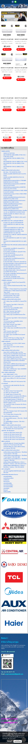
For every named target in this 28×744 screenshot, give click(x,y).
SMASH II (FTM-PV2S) (9, 153)
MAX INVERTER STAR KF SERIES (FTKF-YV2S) (15, 161)
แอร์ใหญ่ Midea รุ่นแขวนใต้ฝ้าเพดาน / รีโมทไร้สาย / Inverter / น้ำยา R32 (15, 459)
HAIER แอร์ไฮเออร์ (6, 341)
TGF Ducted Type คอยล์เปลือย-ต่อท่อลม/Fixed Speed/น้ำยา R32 (13, 308)
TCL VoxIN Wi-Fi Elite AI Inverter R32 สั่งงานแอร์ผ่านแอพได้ (15, 405)
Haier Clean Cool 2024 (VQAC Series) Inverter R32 (13, 347)
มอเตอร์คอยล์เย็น (8, 483)
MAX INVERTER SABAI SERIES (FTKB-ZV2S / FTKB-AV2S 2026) (15, 155)
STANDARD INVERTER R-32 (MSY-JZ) (13, 229)
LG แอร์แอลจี (5, 383)
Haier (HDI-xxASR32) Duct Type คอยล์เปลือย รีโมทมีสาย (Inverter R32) (15, 369)
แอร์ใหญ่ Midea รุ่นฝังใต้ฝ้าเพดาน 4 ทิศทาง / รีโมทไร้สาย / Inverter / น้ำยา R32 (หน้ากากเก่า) (15, 463)
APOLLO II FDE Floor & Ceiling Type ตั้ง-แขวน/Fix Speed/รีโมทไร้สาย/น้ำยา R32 (14, 338)
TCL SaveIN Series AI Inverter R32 (12, 394)
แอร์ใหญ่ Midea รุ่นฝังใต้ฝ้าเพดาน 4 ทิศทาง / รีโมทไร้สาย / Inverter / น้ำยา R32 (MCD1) (14, 466)
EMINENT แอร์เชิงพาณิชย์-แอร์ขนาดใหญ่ (11, 425)
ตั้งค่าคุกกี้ (9, 741)
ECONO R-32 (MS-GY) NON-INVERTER (13, 223)
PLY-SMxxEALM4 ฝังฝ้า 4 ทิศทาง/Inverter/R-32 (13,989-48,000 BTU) (15, 271)
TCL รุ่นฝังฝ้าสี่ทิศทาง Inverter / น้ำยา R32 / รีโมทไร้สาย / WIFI (14, 422)
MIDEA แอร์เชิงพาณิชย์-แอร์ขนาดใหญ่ (10, 450)
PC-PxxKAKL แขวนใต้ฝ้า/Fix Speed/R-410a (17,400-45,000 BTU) (15, 252)
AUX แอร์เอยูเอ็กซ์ (6, 469)
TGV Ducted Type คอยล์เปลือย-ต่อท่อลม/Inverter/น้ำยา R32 (13, 322)
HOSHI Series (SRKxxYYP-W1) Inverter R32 (15, 381)
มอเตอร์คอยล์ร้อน (8, 476)
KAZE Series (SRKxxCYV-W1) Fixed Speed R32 (15, 379)
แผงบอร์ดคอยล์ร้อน (8, 485)
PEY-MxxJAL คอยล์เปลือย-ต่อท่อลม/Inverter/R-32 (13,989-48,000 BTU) (15, 274)
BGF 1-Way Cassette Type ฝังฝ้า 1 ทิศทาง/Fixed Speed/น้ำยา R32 (12, 312)
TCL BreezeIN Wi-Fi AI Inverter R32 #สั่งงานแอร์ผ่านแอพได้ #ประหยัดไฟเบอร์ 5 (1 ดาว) (15, 396)
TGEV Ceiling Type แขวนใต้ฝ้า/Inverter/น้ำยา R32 (15, 328)
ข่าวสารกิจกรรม (5, 730)
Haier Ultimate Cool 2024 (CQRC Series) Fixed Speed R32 (14, 344)
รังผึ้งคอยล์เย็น (7, 492)
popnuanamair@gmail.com (14, 674)
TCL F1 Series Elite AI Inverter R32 (12, 414)
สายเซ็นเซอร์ (6, 480)
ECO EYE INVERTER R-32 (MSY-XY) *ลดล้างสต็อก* (15, 238)
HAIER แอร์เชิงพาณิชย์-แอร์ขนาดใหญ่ (10, 350)
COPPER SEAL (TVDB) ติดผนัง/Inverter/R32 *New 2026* (15, 291)
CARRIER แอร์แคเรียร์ (7, 280)
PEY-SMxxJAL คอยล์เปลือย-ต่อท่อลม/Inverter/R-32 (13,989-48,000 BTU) (14, 277)
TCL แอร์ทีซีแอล (5, 389)
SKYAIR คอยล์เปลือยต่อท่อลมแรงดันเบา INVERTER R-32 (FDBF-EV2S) (13, 208)
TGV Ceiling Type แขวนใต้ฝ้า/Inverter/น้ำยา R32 (14, 315)
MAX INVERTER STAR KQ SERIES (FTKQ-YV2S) (14, 159)
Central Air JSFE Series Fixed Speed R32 (14, 438)
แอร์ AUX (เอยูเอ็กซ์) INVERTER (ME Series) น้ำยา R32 (14, 471)
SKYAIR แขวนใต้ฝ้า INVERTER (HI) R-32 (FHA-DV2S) (15, 174)
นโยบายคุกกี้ (12, 738)
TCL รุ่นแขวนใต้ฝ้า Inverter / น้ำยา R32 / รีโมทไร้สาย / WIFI (15, 419)
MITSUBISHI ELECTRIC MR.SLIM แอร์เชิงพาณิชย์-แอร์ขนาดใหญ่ (14, 245)
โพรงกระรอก (7, 481)
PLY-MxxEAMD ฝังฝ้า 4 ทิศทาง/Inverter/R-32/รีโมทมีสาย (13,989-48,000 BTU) (15, 267)
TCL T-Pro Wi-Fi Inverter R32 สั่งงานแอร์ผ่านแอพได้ (15, 408)
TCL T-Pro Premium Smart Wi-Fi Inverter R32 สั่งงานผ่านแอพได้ (15, 411)
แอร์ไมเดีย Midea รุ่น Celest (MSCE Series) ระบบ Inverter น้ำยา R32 (14, 447)
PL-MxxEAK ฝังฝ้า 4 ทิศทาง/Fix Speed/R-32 (15, 262)
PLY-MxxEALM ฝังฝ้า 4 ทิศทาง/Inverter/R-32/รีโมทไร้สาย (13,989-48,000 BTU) (15, 264)
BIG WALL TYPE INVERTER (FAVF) (12, 172)
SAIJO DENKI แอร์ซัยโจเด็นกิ (8, 372)
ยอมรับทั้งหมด (17, 741)
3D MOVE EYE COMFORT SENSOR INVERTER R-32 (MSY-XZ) (15, 235)
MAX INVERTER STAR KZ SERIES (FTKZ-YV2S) (14, 167)
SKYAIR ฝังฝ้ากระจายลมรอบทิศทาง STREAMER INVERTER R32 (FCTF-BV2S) (15, 181)
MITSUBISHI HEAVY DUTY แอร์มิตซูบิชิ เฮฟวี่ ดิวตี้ (14, 376)
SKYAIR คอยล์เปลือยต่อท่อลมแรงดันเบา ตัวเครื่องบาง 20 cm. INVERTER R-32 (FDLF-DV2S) (15, 211)
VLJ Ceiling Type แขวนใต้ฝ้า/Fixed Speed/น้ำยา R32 (14, 335)
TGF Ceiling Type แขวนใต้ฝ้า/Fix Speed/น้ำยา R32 (15, 302)
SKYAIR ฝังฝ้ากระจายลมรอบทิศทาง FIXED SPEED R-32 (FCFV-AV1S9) (15, 191)
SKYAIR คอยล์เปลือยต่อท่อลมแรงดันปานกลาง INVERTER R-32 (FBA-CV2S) (14, 198)
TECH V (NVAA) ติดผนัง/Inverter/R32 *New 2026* (15, 286)
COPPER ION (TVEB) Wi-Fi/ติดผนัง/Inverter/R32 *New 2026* (12, 294)
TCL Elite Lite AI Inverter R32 (11, 392)
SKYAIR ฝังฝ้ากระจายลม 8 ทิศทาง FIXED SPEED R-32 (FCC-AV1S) (15, 194)
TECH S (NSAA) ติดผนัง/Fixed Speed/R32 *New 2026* (14, 283)
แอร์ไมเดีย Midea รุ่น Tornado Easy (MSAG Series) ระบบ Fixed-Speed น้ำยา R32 (14, 444)
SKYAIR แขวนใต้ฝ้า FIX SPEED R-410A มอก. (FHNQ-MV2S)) (14, 214)
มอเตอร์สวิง (6, 488)
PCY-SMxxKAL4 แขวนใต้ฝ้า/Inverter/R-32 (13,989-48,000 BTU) (14, 259)
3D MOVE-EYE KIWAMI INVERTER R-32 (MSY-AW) (15, 242)
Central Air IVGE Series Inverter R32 (13, 432)
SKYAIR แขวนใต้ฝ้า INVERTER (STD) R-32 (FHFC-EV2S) (14, 178)
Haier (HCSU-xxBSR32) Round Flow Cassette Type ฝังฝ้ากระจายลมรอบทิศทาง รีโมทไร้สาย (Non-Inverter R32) (15, 365)
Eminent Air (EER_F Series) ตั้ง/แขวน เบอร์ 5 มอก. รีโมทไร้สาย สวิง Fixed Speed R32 (15, 428)
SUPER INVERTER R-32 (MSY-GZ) (12, 233)
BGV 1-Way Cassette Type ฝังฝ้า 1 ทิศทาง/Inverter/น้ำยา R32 (12, 325)
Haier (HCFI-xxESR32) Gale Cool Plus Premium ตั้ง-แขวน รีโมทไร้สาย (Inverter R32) (15, 353)
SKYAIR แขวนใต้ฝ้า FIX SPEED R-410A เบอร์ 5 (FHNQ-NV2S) (15, 218)
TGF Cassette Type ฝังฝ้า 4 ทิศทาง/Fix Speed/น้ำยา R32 (14, 305)
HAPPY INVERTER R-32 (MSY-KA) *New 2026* (14, 225)
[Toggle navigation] (26, 6)
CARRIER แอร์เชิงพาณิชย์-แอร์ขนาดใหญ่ (11, 299)
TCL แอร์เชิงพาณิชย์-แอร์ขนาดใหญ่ (10, 416)
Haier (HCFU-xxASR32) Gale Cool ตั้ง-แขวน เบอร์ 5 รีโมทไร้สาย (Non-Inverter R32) (15, 356)
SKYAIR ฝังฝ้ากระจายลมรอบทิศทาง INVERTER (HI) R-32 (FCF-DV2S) (15, 184)
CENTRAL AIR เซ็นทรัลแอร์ (8, 430)
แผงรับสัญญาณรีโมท (9, 478)
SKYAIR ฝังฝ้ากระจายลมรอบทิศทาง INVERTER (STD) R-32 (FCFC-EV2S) (15, 188)
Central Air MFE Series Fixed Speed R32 (14, 439)
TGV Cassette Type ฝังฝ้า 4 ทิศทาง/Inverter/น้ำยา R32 (15, 318)
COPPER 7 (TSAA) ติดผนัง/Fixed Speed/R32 (15, 289)
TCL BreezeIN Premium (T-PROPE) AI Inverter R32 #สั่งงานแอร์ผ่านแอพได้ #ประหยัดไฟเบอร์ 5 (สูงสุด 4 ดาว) (15, 401)
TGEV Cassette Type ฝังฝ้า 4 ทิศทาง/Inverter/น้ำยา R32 (11, 332)
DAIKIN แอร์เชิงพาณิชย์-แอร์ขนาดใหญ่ (11, 170)
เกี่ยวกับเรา (4, 728)
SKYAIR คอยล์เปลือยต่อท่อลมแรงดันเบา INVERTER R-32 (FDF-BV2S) (13, 204)
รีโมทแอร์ (6, 490)
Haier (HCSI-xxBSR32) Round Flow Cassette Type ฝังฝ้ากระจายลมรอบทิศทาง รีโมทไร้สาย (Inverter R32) (15, 360)
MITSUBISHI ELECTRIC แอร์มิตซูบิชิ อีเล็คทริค (12, 221)
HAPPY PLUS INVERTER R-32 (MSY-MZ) (14, 228)
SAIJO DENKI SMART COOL (11, 374)
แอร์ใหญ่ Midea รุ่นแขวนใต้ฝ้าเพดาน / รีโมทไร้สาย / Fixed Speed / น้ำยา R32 (15, 453)
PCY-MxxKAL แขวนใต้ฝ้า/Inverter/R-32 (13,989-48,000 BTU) (13, 255)
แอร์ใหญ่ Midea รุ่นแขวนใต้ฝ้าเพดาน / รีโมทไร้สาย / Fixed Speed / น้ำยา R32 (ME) (15, 456)
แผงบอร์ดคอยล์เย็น (8, 487)
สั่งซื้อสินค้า (7, 49)
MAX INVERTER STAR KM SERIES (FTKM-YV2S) (14, 164)
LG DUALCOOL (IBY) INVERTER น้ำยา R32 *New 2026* (14, 386)
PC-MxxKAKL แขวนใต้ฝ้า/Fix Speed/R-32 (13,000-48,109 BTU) (14, 249)
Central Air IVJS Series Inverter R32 (13, 434)
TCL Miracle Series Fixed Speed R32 (13, 391)
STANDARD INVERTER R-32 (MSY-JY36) (14, 231)
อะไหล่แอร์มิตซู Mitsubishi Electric (10, 474)
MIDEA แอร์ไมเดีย (6, 441)
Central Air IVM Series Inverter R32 (13, 436)
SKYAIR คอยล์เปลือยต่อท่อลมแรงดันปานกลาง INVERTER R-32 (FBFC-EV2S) (14, 201)
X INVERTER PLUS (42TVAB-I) (11, 297)
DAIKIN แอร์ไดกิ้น (6, 151)
